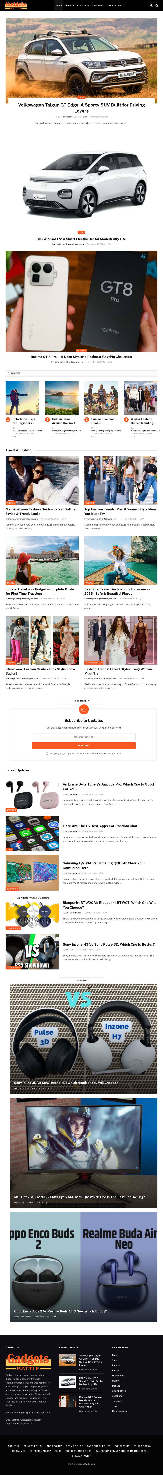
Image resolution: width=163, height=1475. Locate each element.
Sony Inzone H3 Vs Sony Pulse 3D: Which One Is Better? (109, 944)
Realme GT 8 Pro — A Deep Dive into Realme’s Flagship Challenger (81, 357)
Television (12, 889)
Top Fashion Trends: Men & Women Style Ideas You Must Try (120, 511)
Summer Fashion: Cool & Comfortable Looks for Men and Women (104, 421)
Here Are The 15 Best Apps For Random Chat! (100, 826)
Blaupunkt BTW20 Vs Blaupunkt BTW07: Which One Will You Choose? (109, 905)
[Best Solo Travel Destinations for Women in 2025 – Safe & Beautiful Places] (120, 560)
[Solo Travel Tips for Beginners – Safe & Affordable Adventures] (22, 398)
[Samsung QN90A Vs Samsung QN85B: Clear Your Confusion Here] (32, 873)
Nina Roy (69, 950)
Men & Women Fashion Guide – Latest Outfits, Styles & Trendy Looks (41, 511)
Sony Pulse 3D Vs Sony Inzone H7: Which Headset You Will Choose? (66, 1083)
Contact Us (83, 5)
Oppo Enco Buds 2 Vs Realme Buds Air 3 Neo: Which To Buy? (60, 1311)
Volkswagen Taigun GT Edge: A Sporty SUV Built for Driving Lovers (81, 107)
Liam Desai (19, 1203)
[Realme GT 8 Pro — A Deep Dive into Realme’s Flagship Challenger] (81, 301)
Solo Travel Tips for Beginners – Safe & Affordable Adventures (25, 421)
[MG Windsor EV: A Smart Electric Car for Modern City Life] (81, 183)
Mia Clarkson (71, 794)
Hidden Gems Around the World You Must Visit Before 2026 (64, 421)
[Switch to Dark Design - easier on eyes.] (151, 5)
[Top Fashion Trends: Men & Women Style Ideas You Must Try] (120, 480)
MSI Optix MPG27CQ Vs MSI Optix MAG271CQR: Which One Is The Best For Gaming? (79, 1197)
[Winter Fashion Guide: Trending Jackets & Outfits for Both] (141, 398)
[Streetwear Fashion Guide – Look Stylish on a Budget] (42, 640)
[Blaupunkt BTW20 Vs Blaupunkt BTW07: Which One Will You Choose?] (32, 912)
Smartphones (119, 1391)
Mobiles (81, 350)
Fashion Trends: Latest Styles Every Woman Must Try (118, 671)
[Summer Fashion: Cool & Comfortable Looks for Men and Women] (101, 398)
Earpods (11, 810)
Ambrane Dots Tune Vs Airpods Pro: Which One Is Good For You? (108, 786)
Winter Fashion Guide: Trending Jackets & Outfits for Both (143, 421)
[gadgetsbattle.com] (16, 5)
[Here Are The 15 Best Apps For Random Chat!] (32, 833)
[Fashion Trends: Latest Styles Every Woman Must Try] (120, 640)
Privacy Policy (103, 753)
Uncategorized (94, 663)
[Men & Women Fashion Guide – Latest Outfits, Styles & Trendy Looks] (42, 480)
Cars (81, 97)
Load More (80, 701)
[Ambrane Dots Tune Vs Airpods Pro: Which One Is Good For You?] (32, 794)
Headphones (13, 928)
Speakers (117, 1396)
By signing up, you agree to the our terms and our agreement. (85, 753)
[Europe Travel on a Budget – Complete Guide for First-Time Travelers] (42, 560)
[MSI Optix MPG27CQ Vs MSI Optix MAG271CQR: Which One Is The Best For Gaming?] (83, 1153)
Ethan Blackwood (73, 913)
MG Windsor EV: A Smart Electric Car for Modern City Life (81, 239)
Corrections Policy (78, 1451)
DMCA (58, 1451)
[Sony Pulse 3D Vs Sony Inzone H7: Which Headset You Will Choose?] (83, 1039)
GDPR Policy (54, 1446)
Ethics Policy (142, 1446)
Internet (116, 1380)
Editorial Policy (40, 1451)
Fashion (11, 503)
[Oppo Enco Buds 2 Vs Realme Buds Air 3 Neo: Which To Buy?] (83, 1267)
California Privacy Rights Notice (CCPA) (122, 1451)
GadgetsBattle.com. (85, 1464)
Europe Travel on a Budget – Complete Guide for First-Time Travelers (40, 591)
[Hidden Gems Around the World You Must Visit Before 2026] (62, 398)
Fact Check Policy (98, 1446)
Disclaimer (97, 5)
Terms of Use (113, 5)
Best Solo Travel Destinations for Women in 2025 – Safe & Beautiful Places (117, 591)
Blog (9, 849)
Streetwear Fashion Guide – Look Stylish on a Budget (40, 671)
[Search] (156, 5)
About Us (69, 5)
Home (59, 5)
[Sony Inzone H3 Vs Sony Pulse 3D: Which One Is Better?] (32, 951)
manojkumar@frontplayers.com (72, 117)
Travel (10, 583)
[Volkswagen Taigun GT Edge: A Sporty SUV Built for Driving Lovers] (81, 60)
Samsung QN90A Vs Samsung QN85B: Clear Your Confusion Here (104, 865)
